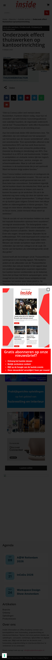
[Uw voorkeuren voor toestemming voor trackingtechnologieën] (4, 655)
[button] (48, 289)
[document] (26, 330)
